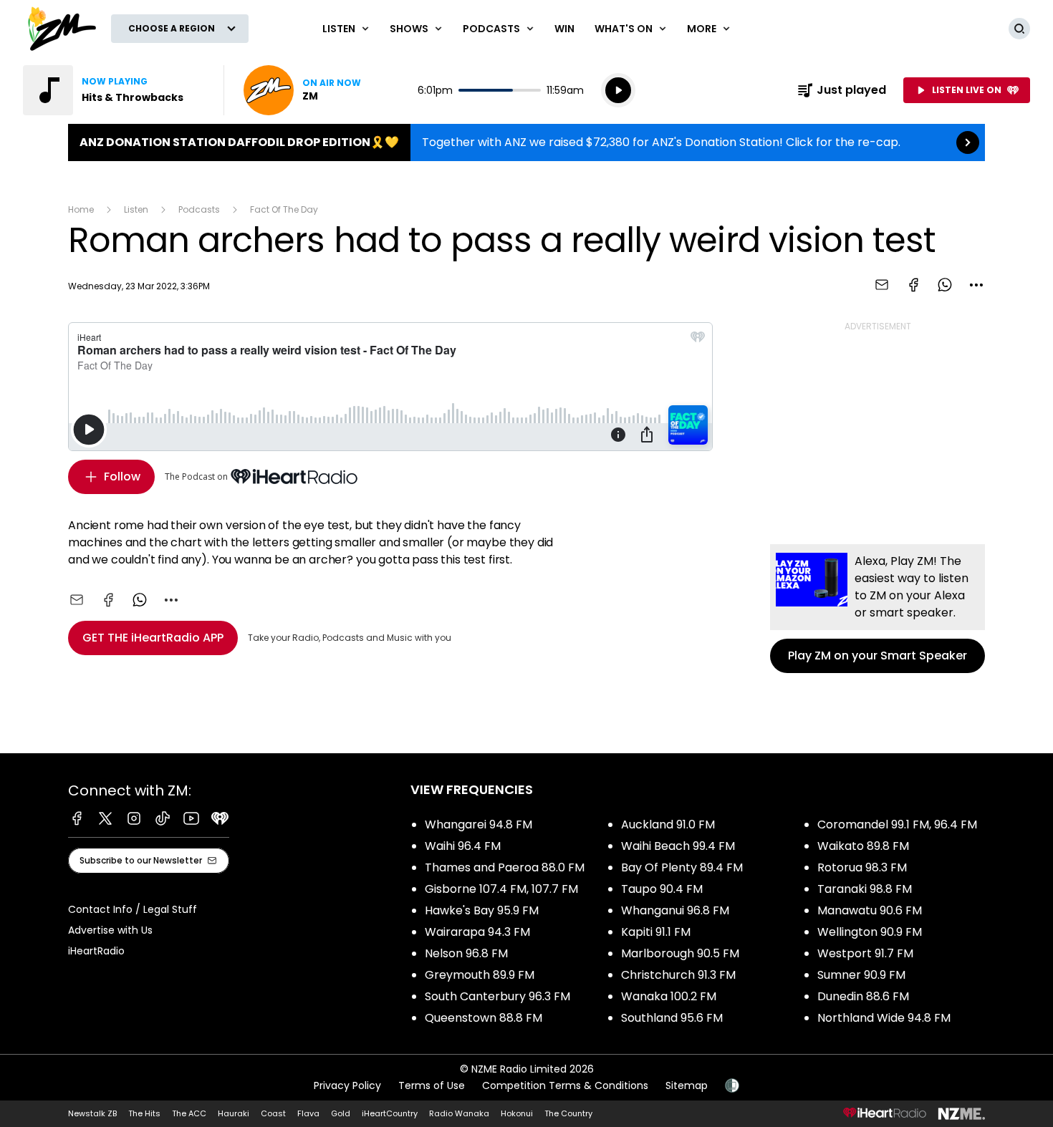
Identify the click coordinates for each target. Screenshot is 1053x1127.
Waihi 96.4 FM (463, 846)
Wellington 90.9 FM (869, 932)
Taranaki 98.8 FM (864, 889)
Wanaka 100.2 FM (668, 996)
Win (564, 28)
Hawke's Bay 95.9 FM (482, 910)
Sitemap (686, 1085)
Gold (340, 1113)
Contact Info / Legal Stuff (132, 909)
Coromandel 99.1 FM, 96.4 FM (897, 824)
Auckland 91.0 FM (668, 824)
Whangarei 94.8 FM (478, 824)
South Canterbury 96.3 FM (497, 996)
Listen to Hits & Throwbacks (114, 90)
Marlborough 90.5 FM (680, 953)
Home (81, 209)
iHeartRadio (96, 951)
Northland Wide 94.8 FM (884, 1018)
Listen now (302, 90)
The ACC (189, 1113)
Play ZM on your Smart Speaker (877, 608)
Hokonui (517, 1113)
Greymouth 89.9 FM (479, 975)
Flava (308, 1113)
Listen (136, 209)
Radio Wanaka (459, 1113)
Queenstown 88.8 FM (483, 1018)
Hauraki (233, 1113)
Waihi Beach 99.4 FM (678, 846)
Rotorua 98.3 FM (862, 867)
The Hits (144, 1113)
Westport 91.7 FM (865, 953)
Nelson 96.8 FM (466, 953)
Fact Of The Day (284, 209)
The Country (568, 1113)
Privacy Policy (347, 1085)
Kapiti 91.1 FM (656, 932)
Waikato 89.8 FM (863, 846)
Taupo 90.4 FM (662, 889)
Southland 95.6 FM (672, 1018)
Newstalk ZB (92, 1113)
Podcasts (199, 209)
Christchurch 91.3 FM (678, 975)
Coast (273, 1113)
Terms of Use (431, 1085)
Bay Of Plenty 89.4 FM (682, 867)
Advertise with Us (110, 930)
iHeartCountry (390, 1113)
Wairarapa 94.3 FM (477, 932)
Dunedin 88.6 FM (863, 996)
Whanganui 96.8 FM (675, 910)
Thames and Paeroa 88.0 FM (505, 867)
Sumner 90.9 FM (861, 975)
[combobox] (976, 285)
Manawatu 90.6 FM (869, 910)
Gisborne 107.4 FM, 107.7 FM (501, 889)
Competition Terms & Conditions (565, 1085)
